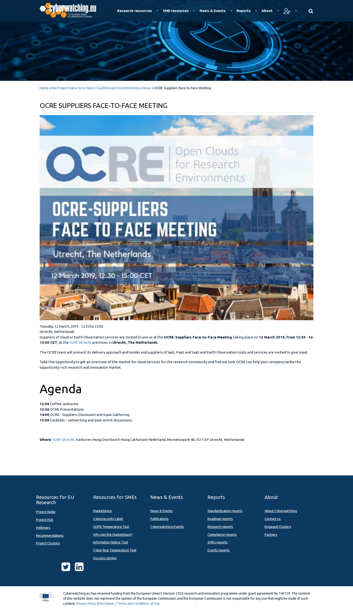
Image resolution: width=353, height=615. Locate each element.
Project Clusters (48, 543)
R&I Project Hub (62, 88)
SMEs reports (217, 542)
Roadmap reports (220, 519)
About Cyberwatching (281, 511)
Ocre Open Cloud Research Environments (109, 88)
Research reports (220, 527)
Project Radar (46, 512)
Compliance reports (222, 535)
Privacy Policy (86, 603)
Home (44, 88)
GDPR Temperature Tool (111, 527)
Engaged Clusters (278, 527)
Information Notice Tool (110, 542)
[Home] (71, 9)
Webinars (43, 528)
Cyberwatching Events (167, 527)
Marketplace (102, 511)
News (147, 88)
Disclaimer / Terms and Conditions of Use (129, 603)
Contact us (273, 519)
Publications (159, 519)
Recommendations (50, 536)
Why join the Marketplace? (113, 535)
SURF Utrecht (80, 342)
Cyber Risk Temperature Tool (114, 550)
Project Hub (44, 520)
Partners (271, 535)
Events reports (218, 550)
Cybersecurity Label (108, 519)
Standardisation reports (225, 511)
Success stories (105, 558)
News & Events (161, 511)
